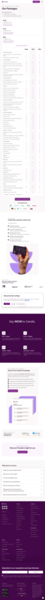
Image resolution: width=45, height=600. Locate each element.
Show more (27, 300)
